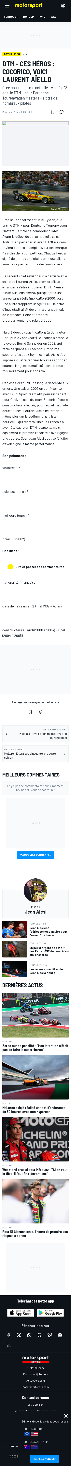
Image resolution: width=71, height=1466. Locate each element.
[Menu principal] (7, 5)
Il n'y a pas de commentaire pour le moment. (35, 787)
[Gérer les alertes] (41, 712)
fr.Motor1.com (35, 1367)
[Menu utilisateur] (63, 6)
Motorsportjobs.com (35, 1374)
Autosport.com (35, 1380)
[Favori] (53, 112)
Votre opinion (35, 1404)
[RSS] (9, 1345)
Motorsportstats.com (35, 1387)
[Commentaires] (63, 112)
